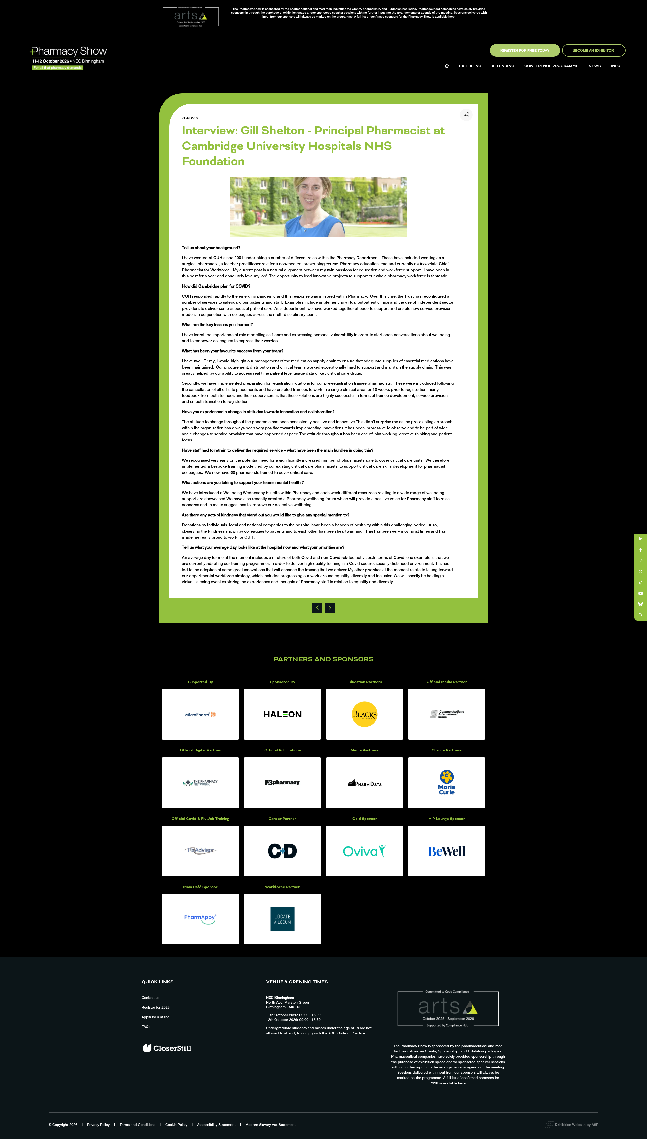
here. (451, 16)
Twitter (640, 571)
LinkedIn (640, 539)
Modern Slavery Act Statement (270, 1125)
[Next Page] (330, 608)
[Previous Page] (317, 608)
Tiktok (640, 582)
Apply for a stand (156, 1017)
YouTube (640, 593)
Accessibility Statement (216, 1125)
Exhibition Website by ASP (576, 1125)
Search (640, 615)
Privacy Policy (98, 1125)
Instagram (640, 560)
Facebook (640, 549)
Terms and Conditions (137, 1125)
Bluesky (640, 604)
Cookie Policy (176, 1125)
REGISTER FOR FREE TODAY (524, 50)
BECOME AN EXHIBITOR (594, 50)
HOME (447, 65)
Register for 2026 (156, 1007)
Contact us (150, 997)
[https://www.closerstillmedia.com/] (167, 1061)
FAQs (146, 1027)
